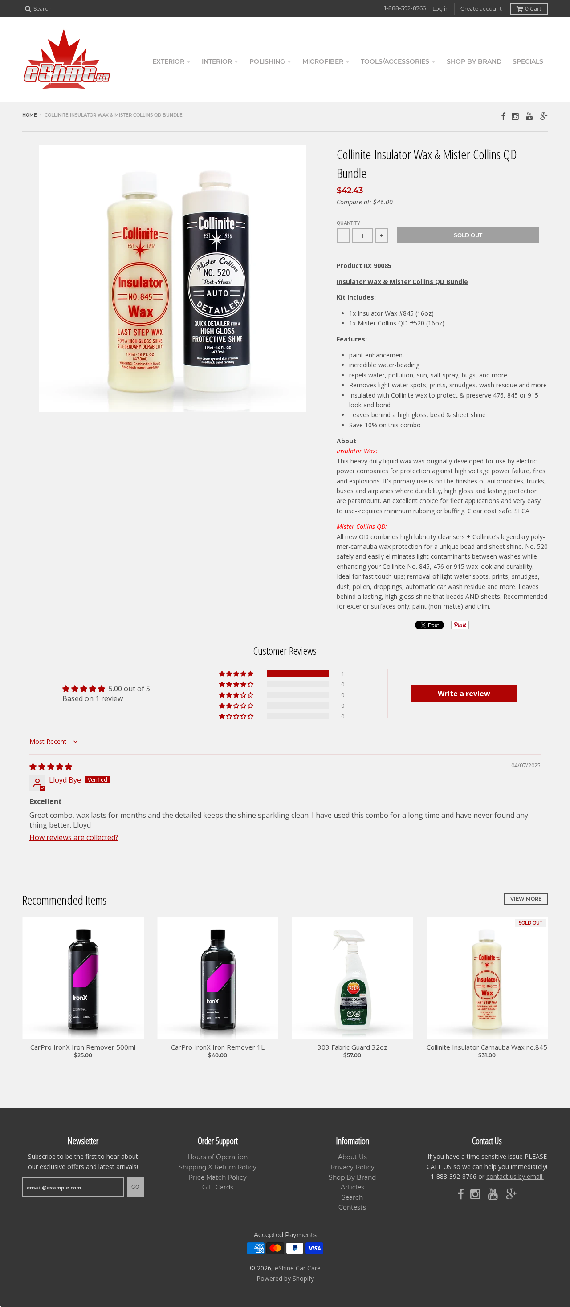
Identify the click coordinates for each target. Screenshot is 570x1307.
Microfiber (322, 61)
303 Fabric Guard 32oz (352, 1047)
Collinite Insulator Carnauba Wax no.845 (487, 1047)
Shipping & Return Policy (217, 1167)
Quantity (348, 223)
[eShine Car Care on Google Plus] (544, 116)
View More (526, 899)
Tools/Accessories (395, 61)
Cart (533, 8)
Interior (217, 61)
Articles (352, 1187)
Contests (352, 1207)
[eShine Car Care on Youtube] (530, 116)
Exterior (168, 61)
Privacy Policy (352, 1167)
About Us (352, 1157)
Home (29, 115)
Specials (528, 61)
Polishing (267, 61)
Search (352, 1197)
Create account (481, 8)
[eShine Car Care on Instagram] (516, 116)
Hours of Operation (217, 1157)
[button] (237, 673)
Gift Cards (217, 1187)
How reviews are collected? (73, 837)
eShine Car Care (298, 1268)
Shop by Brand (474, 61)
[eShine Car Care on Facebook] (503, 116)
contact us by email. (515, 1176)
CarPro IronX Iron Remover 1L (218, 1047)
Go (135, 1187)
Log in (440, 8)
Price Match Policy (217, 1177)
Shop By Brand (352, 1177)
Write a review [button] (464, 693)
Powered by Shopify (285, 1278)
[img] (50, 766)
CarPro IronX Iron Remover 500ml (82, 1047)
